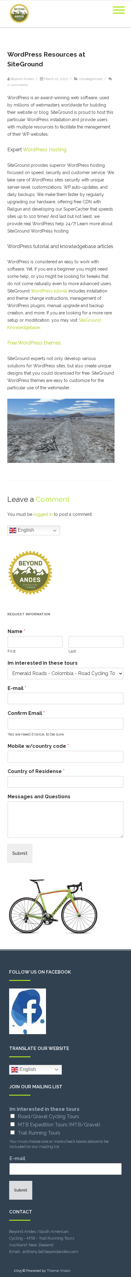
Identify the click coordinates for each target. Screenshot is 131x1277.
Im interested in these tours (43, 663)
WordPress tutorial (49, 291)
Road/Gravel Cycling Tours (48, 1116)
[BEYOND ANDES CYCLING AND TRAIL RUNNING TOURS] (17, 25)
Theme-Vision (58, 1270)
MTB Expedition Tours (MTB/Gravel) (59, 1125)
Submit (19, 853)
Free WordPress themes (34, 343)
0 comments (17, 85)
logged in (43, 514)
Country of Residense (36, 771)
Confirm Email (26, 713)
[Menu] (119, 6)
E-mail (17, 688)
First (12, 651)
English (25, 530)
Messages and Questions (39, 796)
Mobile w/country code (38, 746)
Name (16, 631)
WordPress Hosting (44, 149)
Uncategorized (90, 79)
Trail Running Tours (39, 1133)
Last (72, 651)
